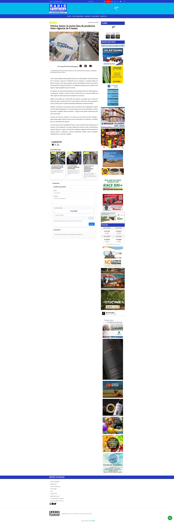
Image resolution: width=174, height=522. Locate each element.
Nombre (55, 190)
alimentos (103, 19)
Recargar (91, 218)
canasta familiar (83, 19)
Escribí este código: (58, 207)
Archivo (88, 16)
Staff (69, 16)
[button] (104, 1)
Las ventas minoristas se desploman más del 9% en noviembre (57, 167)
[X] (114, 1)
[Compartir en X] (56, 145)
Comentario (56, 196)
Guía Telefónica (78, 16)
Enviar (91, 224)
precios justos (72, 19)
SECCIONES (95, 16)
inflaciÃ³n (93, 19)
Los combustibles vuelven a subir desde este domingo (73, 167)
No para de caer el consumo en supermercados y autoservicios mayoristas (88, 168)
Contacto (103, 16)
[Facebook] (117, 1)
